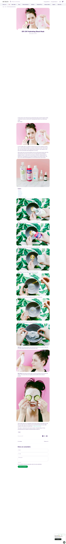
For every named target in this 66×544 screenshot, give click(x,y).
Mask (19, 432)
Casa (3, 6)
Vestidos (32, 4)
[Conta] (60, 2)
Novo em (4, 4)
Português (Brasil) (54, 1)
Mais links (59, 4)
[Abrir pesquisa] (10, 1)
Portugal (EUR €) (46, 1)
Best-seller (14, 4)
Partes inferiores (26, 4)
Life (5, 6)
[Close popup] (61, 534)
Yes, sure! (58, 539)
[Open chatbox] (64, 542)
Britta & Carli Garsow (37, 426)
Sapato (53, 4)
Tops (19, 4)
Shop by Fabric (47, 4)
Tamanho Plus (39, 4)
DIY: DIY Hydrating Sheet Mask (11, 6)
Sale (9, 4)
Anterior (20, 441)
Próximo (45, 441)
